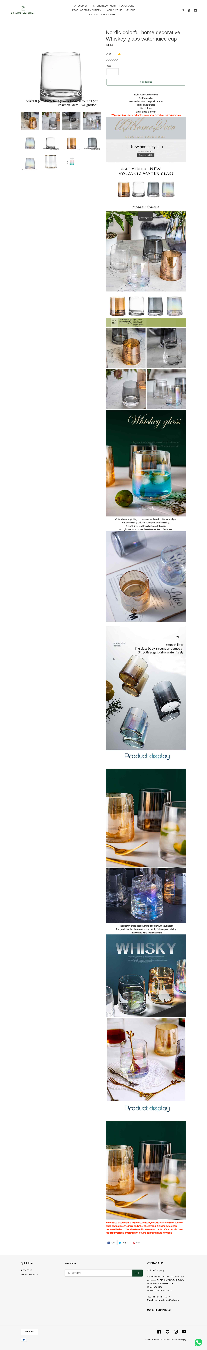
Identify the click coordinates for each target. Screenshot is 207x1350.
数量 (109, 66)
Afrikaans (28, 1332)
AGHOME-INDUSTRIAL (161, 1340)
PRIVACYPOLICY (29, 1274)
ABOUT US (26, 1270)
